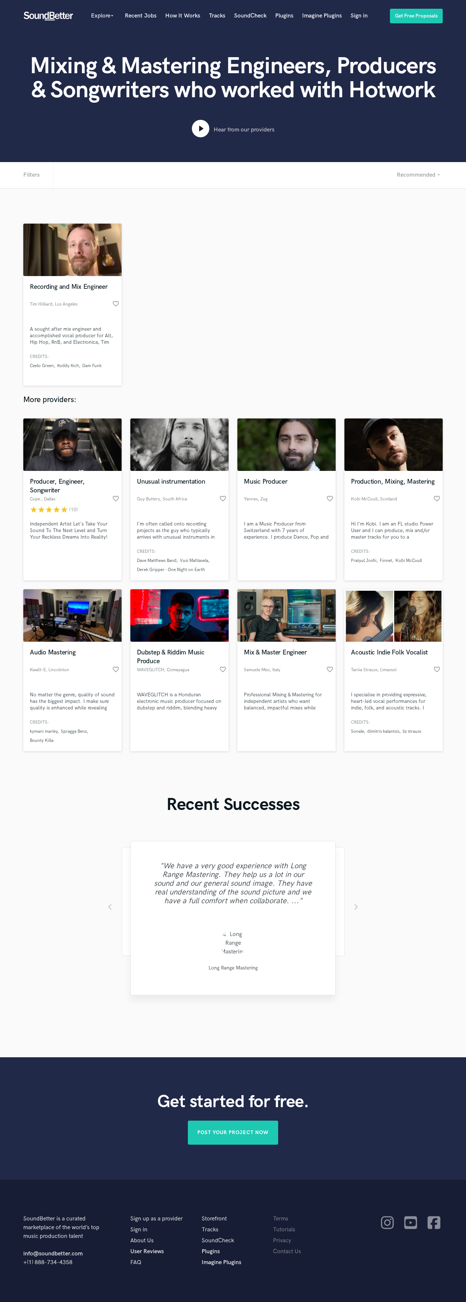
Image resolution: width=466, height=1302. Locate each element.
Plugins (284, 15)
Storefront (214, 1218)
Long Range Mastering (233, 968)
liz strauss (412, 731)
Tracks (217, 15)
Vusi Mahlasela (194, 560)
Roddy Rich (68, 366)
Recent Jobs (141, 15)
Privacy (282, 1240)
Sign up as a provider (156, 1218)
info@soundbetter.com (53, 1253)
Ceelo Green (42, 366)
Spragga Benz (74, 731)
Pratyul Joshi (363, 560)
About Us (142, 1240)
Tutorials (284, 1229)
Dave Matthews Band (157, 560)
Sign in (359, 15)
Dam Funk (92, 366)
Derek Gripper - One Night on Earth (171, 570)
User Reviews (147, 1251)
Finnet (386, 560)
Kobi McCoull (408, 560)
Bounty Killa (42, 740)
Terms (280, 1218)
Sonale (357, 731)
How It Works (182, 15)
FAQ (135, 1262)
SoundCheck (250, 15)
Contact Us (287, 1251)
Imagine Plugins (322, 15)
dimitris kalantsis (383, 731)
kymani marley (44, 731)
